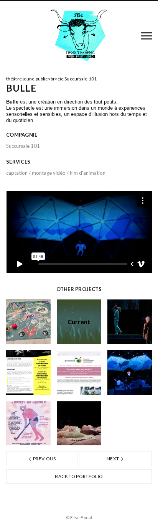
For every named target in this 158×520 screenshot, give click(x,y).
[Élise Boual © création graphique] (79, 35)
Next (113, 458)
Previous (44, 458)
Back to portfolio (79, 476)
